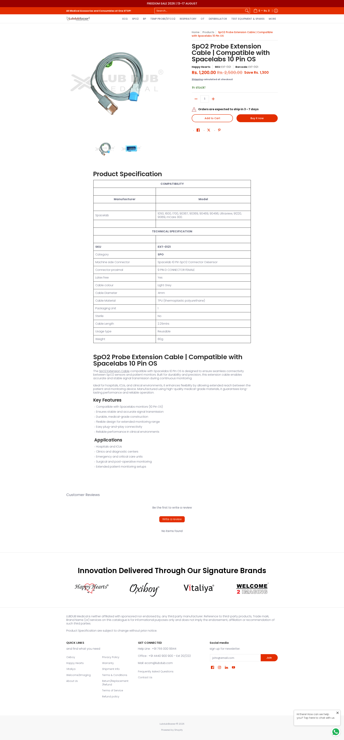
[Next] (168, 82)
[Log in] (276, 10)
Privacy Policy (110, 657)
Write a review (172, 519)
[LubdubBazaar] (78, 18)
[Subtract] (196, 99)
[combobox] (199, 10)
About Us (72, 681)
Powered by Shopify (172, 729)
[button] (198, 130)
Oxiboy (70, 657)
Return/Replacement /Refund (115, 682)
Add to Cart (212, 118)
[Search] (247, 10)
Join (269, 658)
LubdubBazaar (168, 723)
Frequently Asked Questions (155, 671)
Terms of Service (112, 690)
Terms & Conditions (114, 675)
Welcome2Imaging (78, 675)
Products (208, 32)
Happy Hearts (201, 67)
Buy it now (257, 118)
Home (195, 32)
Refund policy (110, 696)
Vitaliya (70, 669)
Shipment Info (111, 669)
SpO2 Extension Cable (114, 371)
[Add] (213, 99)
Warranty (108, 663)
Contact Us (145, 677)
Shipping (197, 79)
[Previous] (69, 82)
